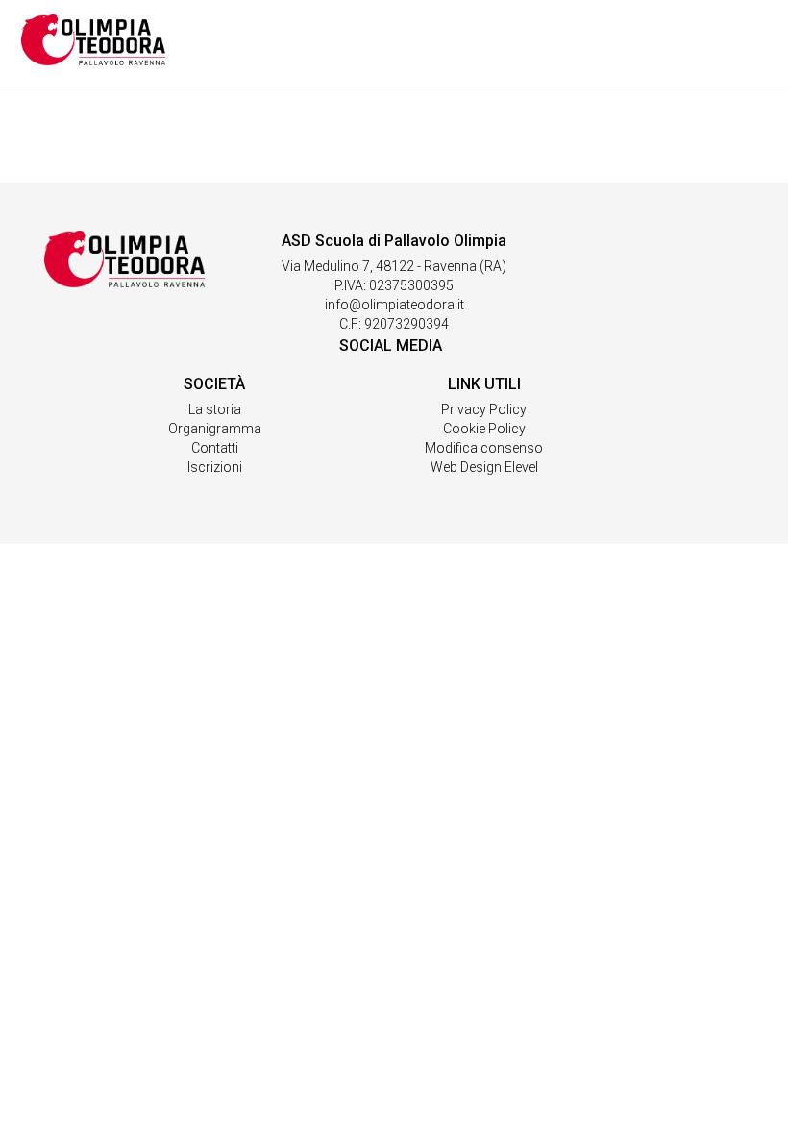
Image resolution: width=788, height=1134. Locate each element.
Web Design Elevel (484, 467)
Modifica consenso (484, 448)
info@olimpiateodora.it (394, 304)
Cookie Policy (484, 428)
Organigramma (214, 428)
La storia (214, 409)
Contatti (214, 448)
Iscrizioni (214, 467)
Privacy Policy (484, 409)
